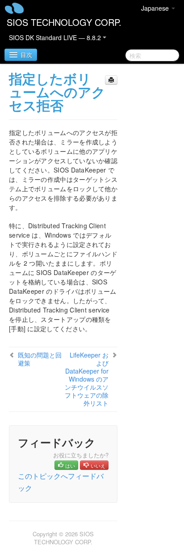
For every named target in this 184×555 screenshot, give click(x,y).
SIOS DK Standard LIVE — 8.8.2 (56, 37)
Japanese (156, 8)
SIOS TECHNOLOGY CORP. (64, 22)
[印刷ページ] (111, 80)
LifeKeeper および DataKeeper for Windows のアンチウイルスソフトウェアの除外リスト (87, 379)
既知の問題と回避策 (40, 359)
